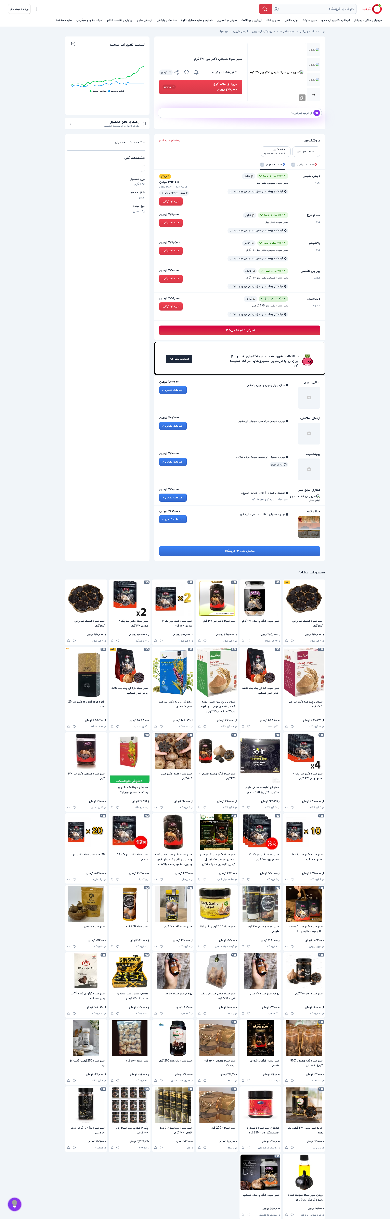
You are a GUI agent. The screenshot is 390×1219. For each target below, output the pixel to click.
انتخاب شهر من (179, 359)
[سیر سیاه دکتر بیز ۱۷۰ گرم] (217, 598)
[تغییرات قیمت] (196, 72)
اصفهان (316, 305)
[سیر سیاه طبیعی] (86, 904)
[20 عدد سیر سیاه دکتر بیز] (86, 832)
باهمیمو (314, 243)
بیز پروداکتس (310, 271)
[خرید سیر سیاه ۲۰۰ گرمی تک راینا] (304, 1105)
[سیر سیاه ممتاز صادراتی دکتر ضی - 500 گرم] (217, 971)
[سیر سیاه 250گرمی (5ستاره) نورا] (86, 1038)
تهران (317, 182)
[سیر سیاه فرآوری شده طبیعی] (260, 1172)
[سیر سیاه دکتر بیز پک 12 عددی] (130, 832)
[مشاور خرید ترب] (14, 1204)
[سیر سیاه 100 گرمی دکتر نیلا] (217, 904)
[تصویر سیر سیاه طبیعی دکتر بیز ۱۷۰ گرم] (313, 49)
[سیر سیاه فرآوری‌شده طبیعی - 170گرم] (217, 751)
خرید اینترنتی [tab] (303, 165)
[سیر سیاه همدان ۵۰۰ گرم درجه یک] (217, 1038)
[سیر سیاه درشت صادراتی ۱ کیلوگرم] (304, 598)
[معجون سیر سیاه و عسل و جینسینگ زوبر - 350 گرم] (260, 1105)
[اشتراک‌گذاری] (176, 73)
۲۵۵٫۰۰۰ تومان (169, 298)
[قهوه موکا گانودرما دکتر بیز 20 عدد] (86, 672)
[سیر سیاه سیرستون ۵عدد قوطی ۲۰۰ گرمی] (173, 1105)
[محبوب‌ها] (186, 72)
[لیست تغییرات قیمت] (73, 44)
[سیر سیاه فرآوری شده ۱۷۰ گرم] (260, 598)
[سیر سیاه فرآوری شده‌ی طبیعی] (260, 1038)
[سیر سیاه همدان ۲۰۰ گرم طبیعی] (260, 904)
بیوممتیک (313, 454)
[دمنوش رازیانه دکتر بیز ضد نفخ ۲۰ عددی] (173, 672)
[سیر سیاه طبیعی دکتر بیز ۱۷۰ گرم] (86, 751)
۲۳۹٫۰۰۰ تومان (169, 214)
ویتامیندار (313, 299)
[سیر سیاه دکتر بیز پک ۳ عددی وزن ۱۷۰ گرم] (260, 832)
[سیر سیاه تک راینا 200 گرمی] (173, 1038)
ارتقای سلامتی (310, 418)
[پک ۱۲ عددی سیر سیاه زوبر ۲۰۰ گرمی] (130, 1105)
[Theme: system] (35, 9)
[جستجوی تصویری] (276, 9)
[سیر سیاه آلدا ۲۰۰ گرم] (173, 904)
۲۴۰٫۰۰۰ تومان (169, 270)
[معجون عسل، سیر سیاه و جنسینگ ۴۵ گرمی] (130, 971)
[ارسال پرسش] (316, 113)
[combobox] (314, 9)
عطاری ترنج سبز (309, 490)
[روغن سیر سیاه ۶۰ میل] (173, 971)
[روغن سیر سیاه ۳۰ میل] (260, 971)
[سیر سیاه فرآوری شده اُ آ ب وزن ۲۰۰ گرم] (86, 971)
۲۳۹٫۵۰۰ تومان (169, 242)
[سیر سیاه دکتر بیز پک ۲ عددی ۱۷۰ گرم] (173, 598)
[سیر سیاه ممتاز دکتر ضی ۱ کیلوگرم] (173, 751)
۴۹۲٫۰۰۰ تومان (169, 182)
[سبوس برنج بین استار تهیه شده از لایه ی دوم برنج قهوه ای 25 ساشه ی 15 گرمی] (217, 672)
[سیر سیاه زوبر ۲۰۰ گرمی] (304, 971)
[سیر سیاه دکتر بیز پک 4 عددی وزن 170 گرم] (304, 751)
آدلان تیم (313, 511)
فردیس (316, 278)
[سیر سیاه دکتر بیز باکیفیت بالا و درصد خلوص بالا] (304, 904)
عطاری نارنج (312, 382)
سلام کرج (313, 215)
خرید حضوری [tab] (271, 165)
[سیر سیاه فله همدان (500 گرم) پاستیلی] (304, 1038)
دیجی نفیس (311, 176)
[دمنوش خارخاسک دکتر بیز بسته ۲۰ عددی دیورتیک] (130, 758)
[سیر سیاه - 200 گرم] (217, 1105)
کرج (318, 222)
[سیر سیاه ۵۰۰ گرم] (130, 1038)
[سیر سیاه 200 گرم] (130, 904)
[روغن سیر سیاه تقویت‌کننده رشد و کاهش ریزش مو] (304, 1172)
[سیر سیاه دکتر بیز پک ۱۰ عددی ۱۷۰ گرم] (304, 832)
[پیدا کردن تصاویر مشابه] (302, 97)
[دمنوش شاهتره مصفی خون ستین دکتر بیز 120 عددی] (260, 758)
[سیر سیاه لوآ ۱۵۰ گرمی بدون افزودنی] (86, 1105)
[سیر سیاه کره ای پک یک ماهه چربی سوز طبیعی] (260, 665)
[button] (19, 9)
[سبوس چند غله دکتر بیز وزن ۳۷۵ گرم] (304, 672)
